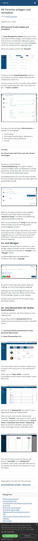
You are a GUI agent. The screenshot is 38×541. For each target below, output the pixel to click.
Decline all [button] (27, 536)
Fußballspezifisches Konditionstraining (16, 512)
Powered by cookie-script (7, 539)
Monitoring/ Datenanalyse (12, 508)
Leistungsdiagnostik (10, 501)
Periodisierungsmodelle (11, 510)
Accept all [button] (10, 536)
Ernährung (6, 506)
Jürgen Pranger (11, 16)
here (32, 529)
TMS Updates (7, 521)
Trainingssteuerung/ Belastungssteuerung (17, 503)
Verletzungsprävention (11, 499)
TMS (4, 514)
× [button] (36, 524)
